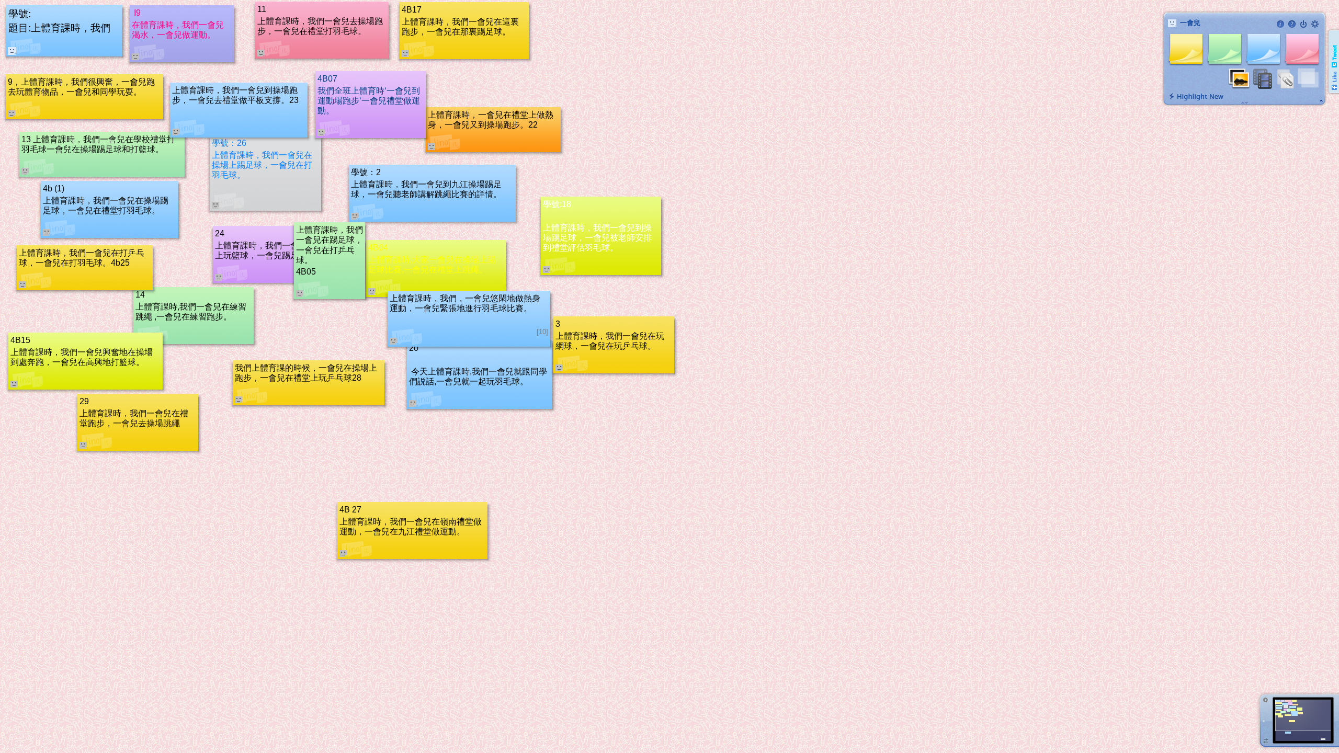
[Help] (1292, 24)
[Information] (1280, 24)
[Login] (1303, 24)
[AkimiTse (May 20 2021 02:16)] (12, 51)
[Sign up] (1315, 24)
